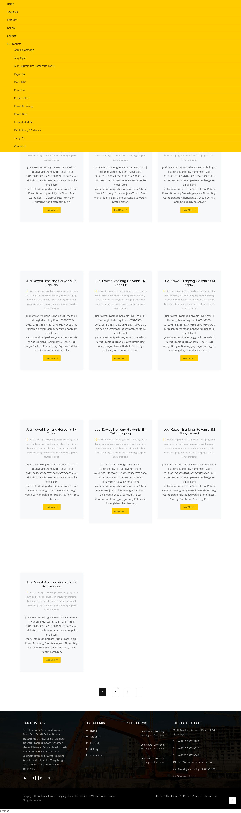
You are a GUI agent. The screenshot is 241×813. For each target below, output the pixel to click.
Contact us (96, 755)
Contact (11, 35)
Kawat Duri (20, 114)
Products (12, 19)
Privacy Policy (191, 796)
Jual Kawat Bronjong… (153, 731)
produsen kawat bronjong (55, 605)
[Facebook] (25, 778)
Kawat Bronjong (23, 106)
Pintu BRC (20, 82)
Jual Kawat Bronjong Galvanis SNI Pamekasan (51, 584)
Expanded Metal (23, 122)
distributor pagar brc (39, 592)
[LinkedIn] (33, 778)
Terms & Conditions (167, 796)
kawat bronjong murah (38, 600)
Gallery (11, 28)
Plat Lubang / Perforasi (27, 130)
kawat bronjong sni (59, 600)
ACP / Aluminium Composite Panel (34, 66)
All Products (14, 44)
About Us (12, 12)
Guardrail (19, 90)
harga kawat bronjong (61, 592)
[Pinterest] (41, 778)
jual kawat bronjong (50, 596)
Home (10, 3)
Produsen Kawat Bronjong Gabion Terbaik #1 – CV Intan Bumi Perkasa (76, 796)
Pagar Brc (19, 74)
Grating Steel (21, 98)
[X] (49, 778)
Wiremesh (20, 146)
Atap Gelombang (24, 50)
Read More (50, 659)
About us (95, 737)
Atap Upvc (20, 58)
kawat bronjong (68, 596)
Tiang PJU (19, 138)
